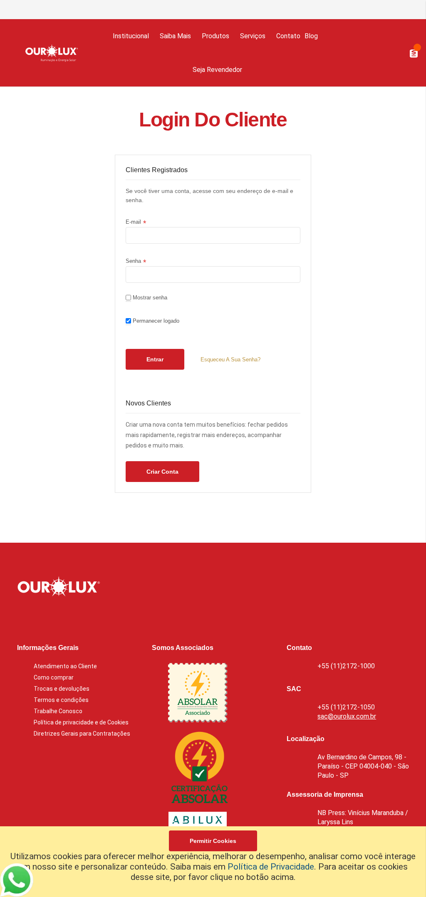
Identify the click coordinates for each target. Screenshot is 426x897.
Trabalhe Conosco (58, 711)
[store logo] (49, 53)
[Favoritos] (383, 52)
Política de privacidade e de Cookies (81, 722)
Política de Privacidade (271, 867)
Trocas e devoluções (61, 688)
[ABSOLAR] (197, 693)
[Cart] (397, 52)
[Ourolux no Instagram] (66, 616)
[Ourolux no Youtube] (88, 616)
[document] (213, 861)
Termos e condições (61, 700)
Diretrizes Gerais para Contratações (82, 733)
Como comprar (54, 677)
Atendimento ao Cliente (65, 666)
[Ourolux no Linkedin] (44, 616)
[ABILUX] (197, 825)
